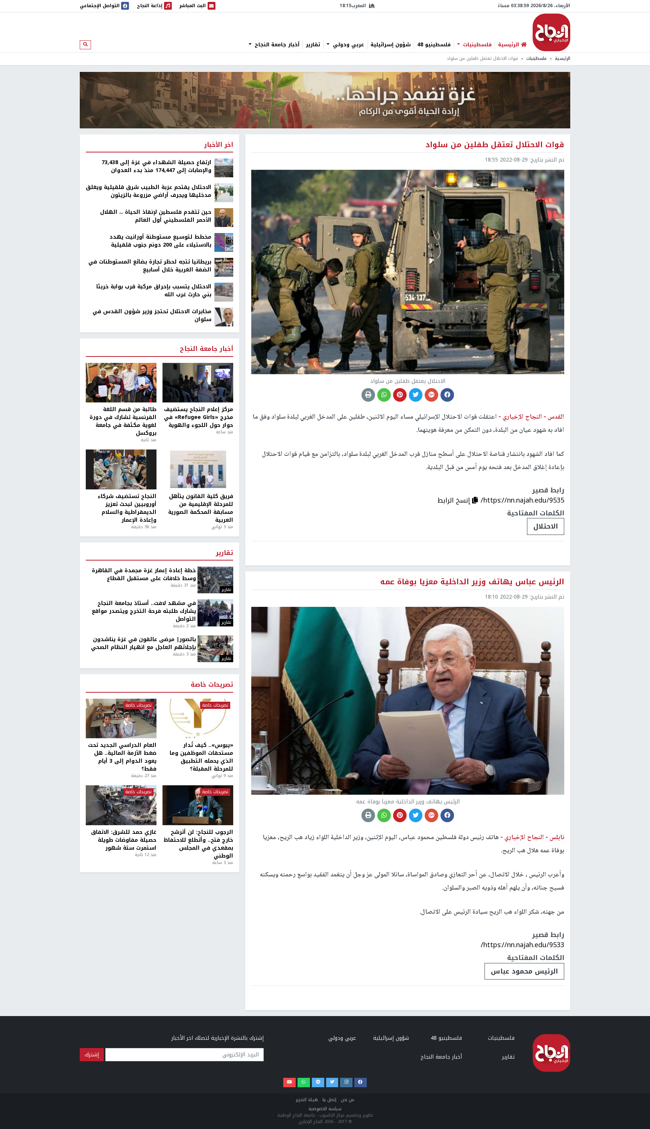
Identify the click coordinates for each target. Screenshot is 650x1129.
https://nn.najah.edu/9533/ (522, 945)
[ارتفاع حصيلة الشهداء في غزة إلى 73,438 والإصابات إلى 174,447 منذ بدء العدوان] (223, 168)
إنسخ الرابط (454, 500)
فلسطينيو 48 (434, 44)
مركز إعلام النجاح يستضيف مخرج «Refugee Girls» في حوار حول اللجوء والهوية (198, 417)
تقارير (313, 44)
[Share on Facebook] (447, 395)
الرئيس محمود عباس (524, 971)
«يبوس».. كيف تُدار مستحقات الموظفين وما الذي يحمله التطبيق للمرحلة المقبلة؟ (201, 757)
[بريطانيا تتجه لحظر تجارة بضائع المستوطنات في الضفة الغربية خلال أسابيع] (223, 267)
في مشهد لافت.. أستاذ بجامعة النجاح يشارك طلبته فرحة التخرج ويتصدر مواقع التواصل (144, 611)
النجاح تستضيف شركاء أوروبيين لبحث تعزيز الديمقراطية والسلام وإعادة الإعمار (127, 508)
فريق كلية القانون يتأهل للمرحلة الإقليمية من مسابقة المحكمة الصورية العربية (200, 508)
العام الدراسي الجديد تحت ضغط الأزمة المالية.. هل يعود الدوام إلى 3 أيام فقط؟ (122, 757)
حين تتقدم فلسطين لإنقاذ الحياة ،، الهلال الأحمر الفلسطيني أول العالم (155, 216)
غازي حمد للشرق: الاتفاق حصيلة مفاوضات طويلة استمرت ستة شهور (123, 840)
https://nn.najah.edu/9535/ (522, 500)
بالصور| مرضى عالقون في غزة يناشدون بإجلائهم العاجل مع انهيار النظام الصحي (143, 643)
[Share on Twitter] (415, 395)
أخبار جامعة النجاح (276, 44)
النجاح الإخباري (551, 32)
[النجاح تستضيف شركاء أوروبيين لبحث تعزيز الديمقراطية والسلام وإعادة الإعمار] (121, 469)
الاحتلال (545, 526)
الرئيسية (562, 58)
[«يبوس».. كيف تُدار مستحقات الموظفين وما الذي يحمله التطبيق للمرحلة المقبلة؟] (197, 719)
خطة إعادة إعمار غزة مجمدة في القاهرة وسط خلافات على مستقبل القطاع (144, 574)
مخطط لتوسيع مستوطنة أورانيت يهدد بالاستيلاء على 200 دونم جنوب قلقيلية (160, 241)
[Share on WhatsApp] (384, 395)
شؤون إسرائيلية (391, 44)
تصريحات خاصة (212, 685)
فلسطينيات (476, 44)
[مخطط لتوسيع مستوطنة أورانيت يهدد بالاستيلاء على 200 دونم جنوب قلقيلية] (223, 242)
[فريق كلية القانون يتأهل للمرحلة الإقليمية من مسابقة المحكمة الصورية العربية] (197, 469)
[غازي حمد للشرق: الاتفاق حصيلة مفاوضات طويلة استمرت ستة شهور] (121, 805)
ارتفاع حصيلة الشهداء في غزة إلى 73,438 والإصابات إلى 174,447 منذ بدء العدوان (156, 166)
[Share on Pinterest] (400, 395)
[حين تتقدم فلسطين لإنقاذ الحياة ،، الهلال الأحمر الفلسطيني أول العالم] (223, 217)
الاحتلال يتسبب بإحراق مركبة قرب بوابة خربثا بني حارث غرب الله (153, 291)
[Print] (368, 395)
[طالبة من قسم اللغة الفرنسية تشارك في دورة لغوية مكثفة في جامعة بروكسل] (121, 383)
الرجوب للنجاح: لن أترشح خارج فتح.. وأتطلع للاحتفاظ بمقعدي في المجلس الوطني (198, 844)
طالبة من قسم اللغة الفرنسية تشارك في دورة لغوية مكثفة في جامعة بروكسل (123, 421)
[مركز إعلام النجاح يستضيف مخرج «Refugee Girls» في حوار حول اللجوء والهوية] (197, 383)
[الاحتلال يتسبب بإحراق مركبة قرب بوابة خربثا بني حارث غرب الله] (223, 292)
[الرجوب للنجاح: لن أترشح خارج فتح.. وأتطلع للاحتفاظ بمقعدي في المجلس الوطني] (197, 805)
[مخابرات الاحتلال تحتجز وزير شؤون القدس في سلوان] (223, 317)
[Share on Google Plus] (431, 395)
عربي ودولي (347, 44)
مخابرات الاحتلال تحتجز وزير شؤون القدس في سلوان (152, 315)
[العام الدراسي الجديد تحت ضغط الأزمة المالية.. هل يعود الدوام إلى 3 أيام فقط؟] (121, 719)
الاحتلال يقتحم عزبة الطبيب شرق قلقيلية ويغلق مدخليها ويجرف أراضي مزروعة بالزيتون (148, 191)
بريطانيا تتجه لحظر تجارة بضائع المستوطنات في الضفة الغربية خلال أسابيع (149, 266)
